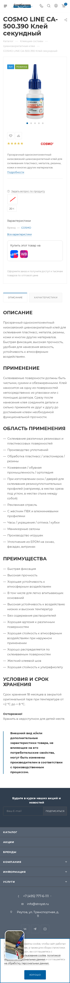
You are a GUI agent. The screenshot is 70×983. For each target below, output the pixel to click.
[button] (27, 123)
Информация (14, 871)
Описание (15, 297)
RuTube (45, 929)
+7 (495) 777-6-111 (36, 896)
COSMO (26, 227)
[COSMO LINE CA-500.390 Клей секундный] (34, 91)
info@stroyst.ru (38, 904)
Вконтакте (25, 929)
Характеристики (45, 297)
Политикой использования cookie (25, 955)
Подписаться (55, 811)
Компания (12, 861)
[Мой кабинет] (56, 6)
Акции (8, 842)
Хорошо (35, 974)
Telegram (35, 929)
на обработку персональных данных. (26, 963)
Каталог (10, 832)
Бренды (9, 852)
